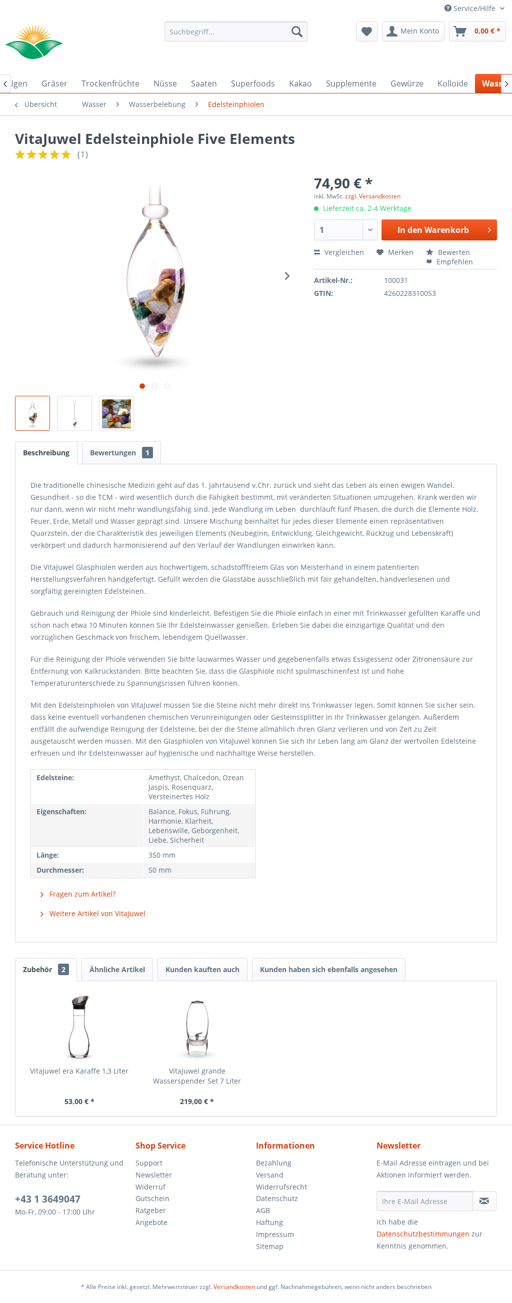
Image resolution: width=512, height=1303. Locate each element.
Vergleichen (343, 252)
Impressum (275, 1234)
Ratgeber (151, 1210)
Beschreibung (46, 452)
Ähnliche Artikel (117, 969)
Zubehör (44, 969)
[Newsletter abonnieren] (484, 1201)
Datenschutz (277, 1198)
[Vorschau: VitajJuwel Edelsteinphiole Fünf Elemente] (32, 413)
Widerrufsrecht (281, 1187)
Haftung (269, 1222)
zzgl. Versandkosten (372, 196)
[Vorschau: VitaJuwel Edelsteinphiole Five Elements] (74, 413)
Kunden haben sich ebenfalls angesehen (329, 969)
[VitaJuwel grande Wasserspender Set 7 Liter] (198, 1026)
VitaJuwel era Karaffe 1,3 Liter (79, 1071)
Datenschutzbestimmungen (423, 1234)
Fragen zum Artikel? (82, 894)
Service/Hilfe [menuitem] (475, 8)
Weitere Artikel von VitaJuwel (97, 913)
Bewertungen (120, 452)
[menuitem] (236, 31)
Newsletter (154, 1175)
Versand (270, 1175)
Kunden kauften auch (203, 969)
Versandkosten (234, 1287)
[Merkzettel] (367, 31)
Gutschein (153, 1198)
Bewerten (453, 252)
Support (149, 1163)
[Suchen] (297, 31)
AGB (263, 1210)
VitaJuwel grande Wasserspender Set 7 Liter (197, 1076)
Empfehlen (453, 261)
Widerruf (151, 1187)
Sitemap (270, 1246)
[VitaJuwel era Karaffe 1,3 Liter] (80, 1026)
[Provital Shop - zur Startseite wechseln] (34, 41)
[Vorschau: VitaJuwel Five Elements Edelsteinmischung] (116, 413)
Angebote (152, 1222)
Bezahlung (274, 1163)
